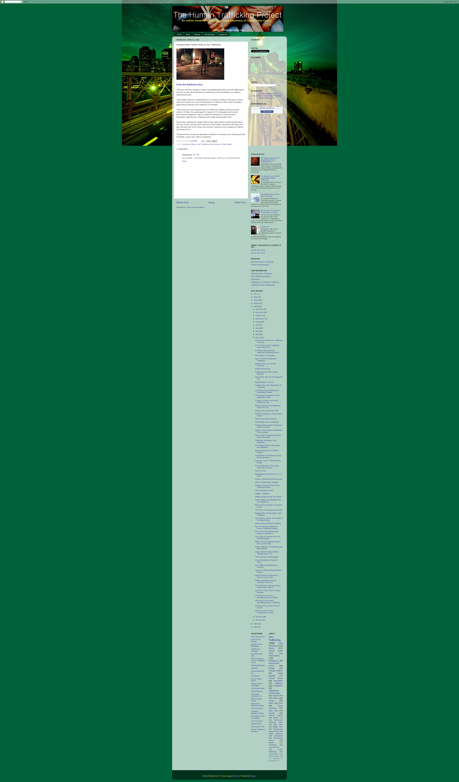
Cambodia (272, 745)
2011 (256, 297)
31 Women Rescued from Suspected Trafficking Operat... (267, 351)
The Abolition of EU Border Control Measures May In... (268, 456)
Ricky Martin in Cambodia (264, 355)
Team (188, 34)
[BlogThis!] (209, 141)
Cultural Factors (276, 715)
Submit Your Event (258, 253)
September (260, 319)
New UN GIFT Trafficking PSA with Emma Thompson (268, 436)
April (257, 334)
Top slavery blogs (266, 98)
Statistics (279, 683)
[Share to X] (211, 141)
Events (272, 713)
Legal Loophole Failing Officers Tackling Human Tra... (267, 553)
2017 (256, 294)
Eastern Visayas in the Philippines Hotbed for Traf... (268, 406)
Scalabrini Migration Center (257, 712)
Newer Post (182, 202)
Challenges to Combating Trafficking (264, 282)
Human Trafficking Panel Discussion (268, 479)
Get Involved (209, 34)
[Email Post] (202, 141)
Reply (184, 161)
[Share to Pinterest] (216, 141)
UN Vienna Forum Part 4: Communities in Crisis (270, 211)
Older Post (240, 202)
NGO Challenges (274, 758)
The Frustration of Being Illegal (266, 557)
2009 (256, 303)
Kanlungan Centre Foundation (258, 717)
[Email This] (207, 141)
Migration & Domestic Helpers (257, 704)
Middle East (278, 727)
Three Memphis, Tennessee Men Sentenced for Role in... (267, 586)
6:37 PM (196, 155)
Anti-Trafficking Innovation (261, 276)
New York (273, 711)
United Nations (274, 756)
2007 (256, 624)
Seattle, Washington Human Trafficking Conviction (265, 581)
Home (179, 34)
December (260, 309)
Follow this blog (266, 111)
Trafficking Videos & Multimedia (263, 285)
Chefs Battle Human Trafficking (267, 422)
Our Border (255, 676)
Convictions (255, 279)
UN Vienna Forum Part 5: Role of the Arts (270, 195)
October (259, 315)
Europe (272, 668)
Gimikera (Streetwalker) (260, 265)
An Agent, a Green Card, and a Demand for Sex (267, 401)
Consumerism (274, 747)
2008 (256, 306)
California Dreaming (262, 369)
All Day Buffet (256, 724)
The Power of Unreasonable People (268, 510)
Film (281, 703)
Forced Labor (276, 651)
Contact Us (223, 34)
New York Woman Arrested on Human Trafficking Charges (266, 527)
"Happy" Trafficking (262, 494)
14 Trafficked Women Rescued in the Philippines (267, 446)
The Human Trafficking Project (266, 96)
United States (227, 144)
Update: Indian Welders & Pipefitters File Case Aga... (268, 431)
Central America (274, 754)
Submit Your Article (258, 250)
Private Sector (276, 678)
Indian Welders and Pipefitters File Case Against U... (268, 501)
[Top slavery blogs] (267, 94)
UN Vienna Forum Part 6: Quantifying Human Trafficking (270, 178)
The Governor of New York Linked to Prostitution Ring (269, 519)
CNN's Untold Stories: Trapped (266, 482)
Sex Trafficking (203, 144)
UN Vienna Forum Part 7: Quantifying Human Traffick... (267, 596)
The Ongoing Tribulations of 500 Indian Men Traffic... (267, 396)
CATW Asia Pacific (258, 688)
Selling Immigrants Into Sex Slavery (268, 497)
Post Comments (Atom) (195, 207)
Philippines (273, 661)
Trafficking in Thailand (256, 650)
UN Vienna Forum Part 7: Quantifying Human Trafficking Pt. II (270, 160)
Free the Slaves (257, 708)
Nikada (237, 776)
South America (215, 144)
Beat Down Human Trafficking (262, 262)
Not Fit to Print (260, 471)
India (271, 698)
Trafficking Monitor (258, 665)
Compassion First (257, 727)
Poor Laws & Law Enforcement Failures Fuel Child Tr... (266, 532)
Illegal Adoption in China (264, 382)
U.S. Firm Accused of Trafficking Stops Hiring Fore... (267, 346)
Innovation (278, 681)
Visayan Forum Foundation (256, 684)
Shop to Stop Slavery (256, 640)
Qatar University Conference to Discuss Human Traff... (267, 576)
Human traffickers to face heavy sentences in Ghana (267, 467)
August (258, 322)
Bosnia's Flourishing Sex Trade (267, 411)
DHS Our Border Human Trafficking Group (258, 660)
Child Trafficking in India (264, 490)
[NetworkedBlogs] (267, 108)
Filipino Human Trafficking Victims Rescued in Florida (268, 542)
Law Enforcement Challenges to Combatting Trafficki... (267, 391)
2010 (256, 300)
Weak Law (278, 718)
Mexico (194, 144)
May (257, 331)
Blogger (253, 776)
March (258, 337)
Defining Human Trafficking (261, 273)
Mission (197, 34)
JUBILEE (254, 668)
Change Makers (276, 671)
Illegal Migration (276, 734)
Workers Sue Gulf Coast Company (268, 523)
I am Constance (257, 721)
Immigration (278, 736)
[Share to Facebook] (213, 141)
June (258, 328)
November (260, 312)
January (259, 620)
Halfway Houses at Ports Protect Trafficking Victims (267, 486)
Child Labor (278, 724)
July (257, 325)
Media (271, 648)
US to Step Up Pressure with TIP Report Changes (267, 537)
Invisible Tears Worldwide (256, 645)
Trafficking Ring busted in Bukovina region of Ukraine (268, 426)
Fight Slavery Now (258, 637)
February (259, 617)
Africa (271, 703)
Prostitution (278, 686)
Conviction (186, 144)
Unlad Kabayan (257, 691)
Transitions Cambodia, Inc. (256, 695)
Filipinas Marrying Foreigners (266, 419)
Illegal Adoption (273, 760)
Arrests (276, 696)
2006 (256, 627)
